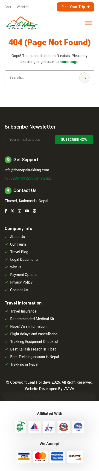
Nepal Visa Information (28, 326)
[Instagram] (19, 211)
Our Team (18, 244)
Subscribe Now (74, 139)
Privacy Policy (21, 282)
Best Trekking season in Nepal (34, 357)
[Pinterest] (34, 211)
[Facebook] (6, 211)
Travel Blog (19, 252)
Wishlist (23, 7)
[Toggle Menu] (88, 23)
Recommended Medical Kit (32, 319)
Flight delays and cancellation (34, 334)
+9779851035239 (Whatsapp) (28, 178)
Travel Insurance (23, 311)
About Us (17, 237)
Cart (8, 7)
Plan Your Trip (73, 7)
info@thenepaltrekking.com (27, 170)
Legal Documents (24, 259)
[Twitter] (12, 211)
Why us (15, 267)
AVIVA (69, 389)
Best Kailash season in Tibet (33, 349)
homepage (69, 62)
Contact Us (19, 290)
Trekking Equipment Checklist (34, 341)
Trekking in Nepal (24, 364)
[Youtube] (27, 211)
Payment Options (23, 275)
